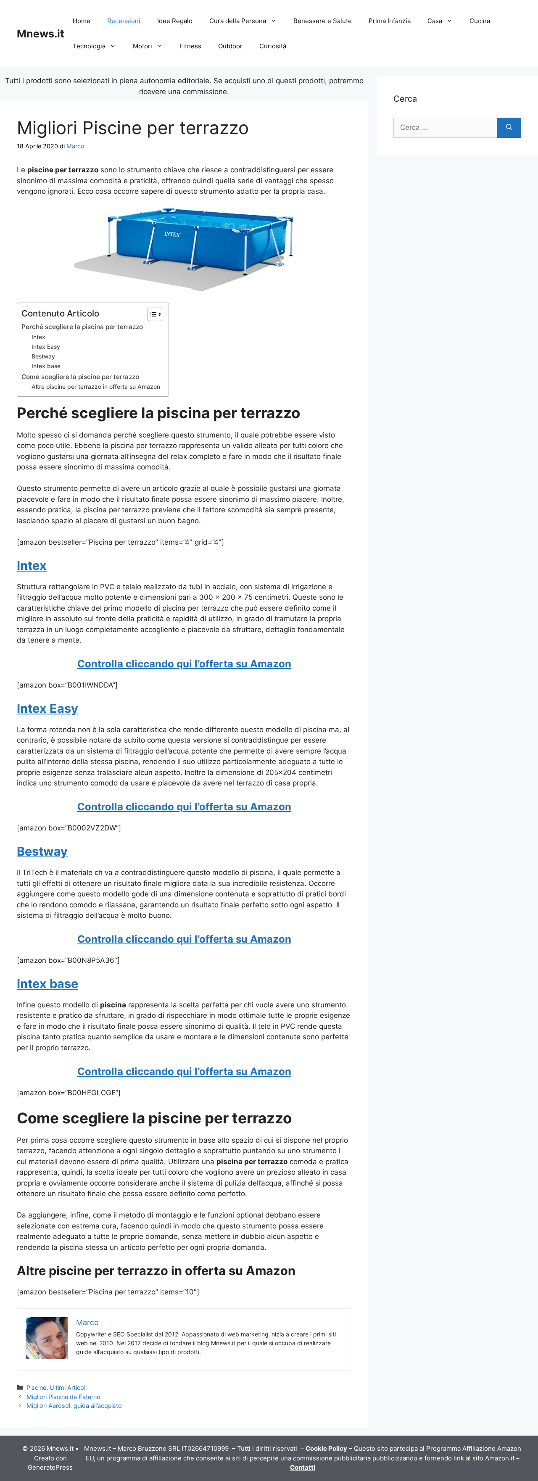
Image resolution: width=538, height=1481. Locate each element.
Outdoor (230, 46)
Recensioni (123, 21)
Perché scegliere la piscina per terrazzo (82, 327)
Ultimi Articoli (68, 1387)
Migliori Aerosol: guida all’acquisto (74, 1405)
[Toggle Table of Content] (150, 314)
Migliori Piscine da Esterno (63, 1396)
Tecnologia (89, 46)
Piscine (36, 1387)
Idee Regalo (175, 21)
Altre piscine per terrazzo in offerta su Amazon (96, 386)
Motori (142, 46)
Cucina (479, 21)
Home (81, 21)
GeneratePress (50, 1467)
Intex (38, 337)
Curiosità (272, 46)
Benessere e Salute (322, 21)
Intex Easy (46, 346)
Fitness (190, 46)
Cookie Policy (326, 1448)
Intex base (46, 366)
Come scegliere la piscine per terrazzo (80, 377)
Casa (434, 21)
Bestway (43, 356)
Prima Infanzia (390, 21)
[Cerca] (509, 128)
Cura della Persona (237, 21)
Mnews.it (40, 33)
